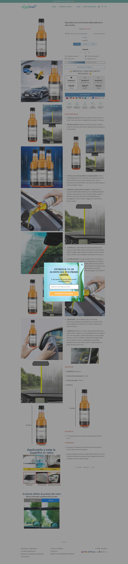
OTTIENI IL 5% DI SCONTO (64, 294)
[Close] (82, 265)
